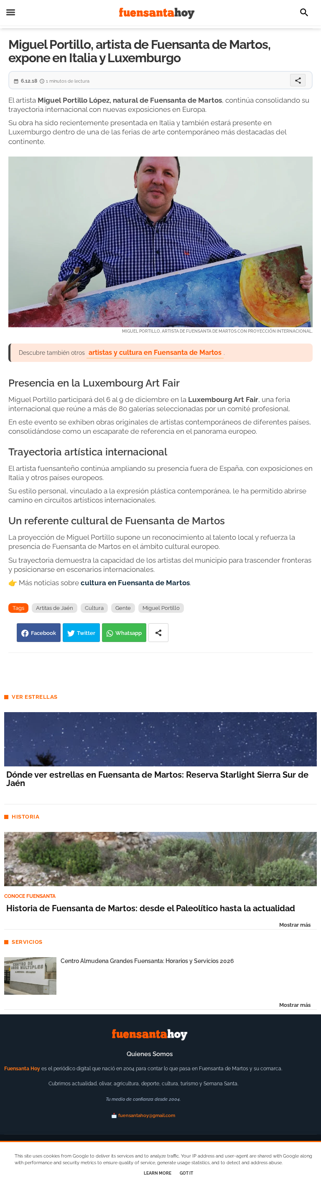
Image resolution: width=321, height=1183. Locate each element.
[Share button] (158, 632)
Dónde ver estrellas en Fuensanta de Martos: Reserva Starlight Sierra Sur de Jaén (157, 779)
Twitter (86, 633)
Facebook (43, 633)
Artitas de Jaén (54, 608)
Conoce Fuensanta (30, 896)
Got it (186, 1173)
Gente (123, 608)
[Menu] (10, 12)
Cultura (94, 608)
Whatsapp (128, 633)
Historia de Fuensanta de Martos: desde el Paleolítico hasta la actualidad (150, 908)
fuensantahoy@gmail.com (146, 1115)
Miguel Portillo (161, 608)
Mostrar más (295, 925)
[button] (304, 12)
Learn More (157, 1173)
